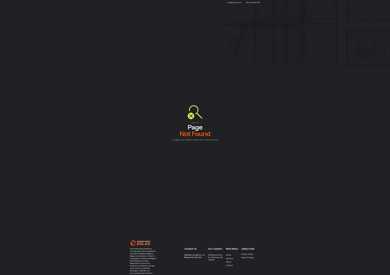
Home (228, 255)
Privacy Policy (247, 254)
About (228, 262)
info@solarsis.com (234, 2)
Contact (229, 265)
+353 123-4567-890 (253, 2)
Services (229, 258)
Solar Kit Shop (247, 257)
